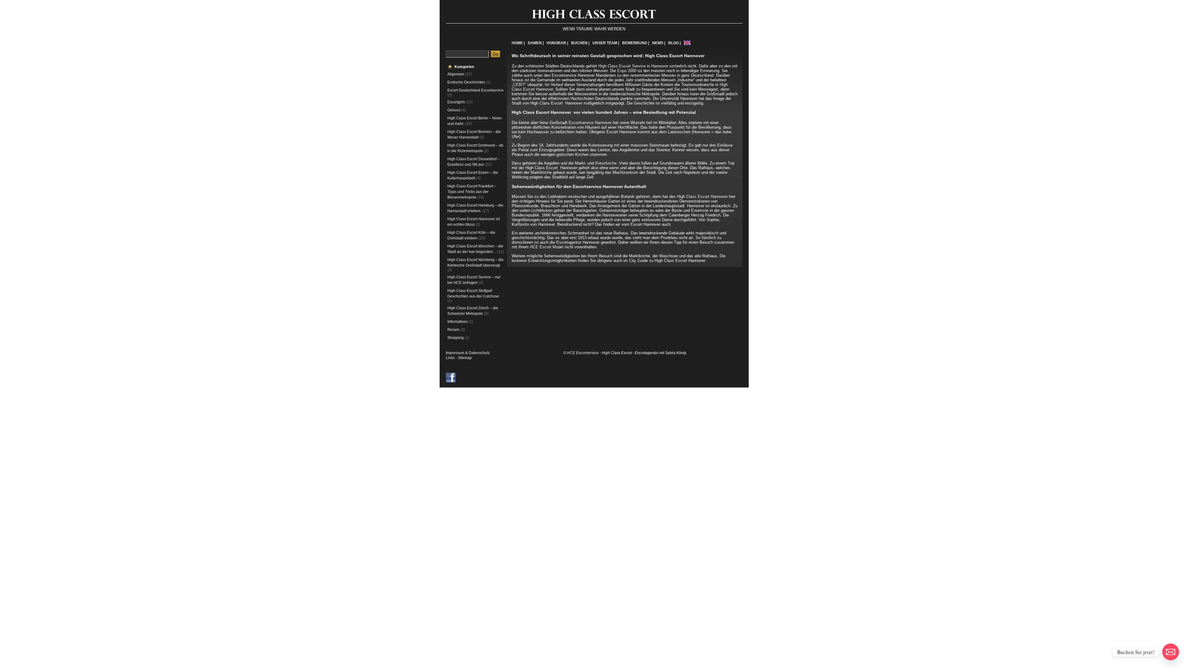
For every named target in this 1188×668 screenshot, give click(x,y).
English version (687, 43)
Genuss (453, 110)
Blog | (674, 43)
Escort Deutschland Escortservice (475, 90)
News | (658, 43)
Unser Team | (605, 43)
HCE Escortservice (583, 353)
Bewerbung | (635, 43)
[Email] (1170, 652)
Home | (518, 43)
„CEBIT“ (519, 84)
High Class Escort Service (622, 66)
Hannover (659, 66)
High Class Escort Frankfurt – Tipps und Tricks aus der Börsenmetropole (471, 191)
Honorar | (557, 43)
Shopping (455, 338)
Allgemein (455, 74)
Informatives (457, 321)
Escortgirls (456, 102)
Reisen (453, 330)
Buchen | (580, 43)
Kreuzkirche (606, 163)
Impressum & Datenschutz (468, 353)
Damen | (536, 43)
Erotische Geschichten (466, 82)
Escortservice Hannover (590, 122)
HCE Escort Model (546, 247)
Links (450, 358)
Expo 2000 (626, 70)
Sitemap (465, 358)
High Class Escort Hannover (702, 196)
